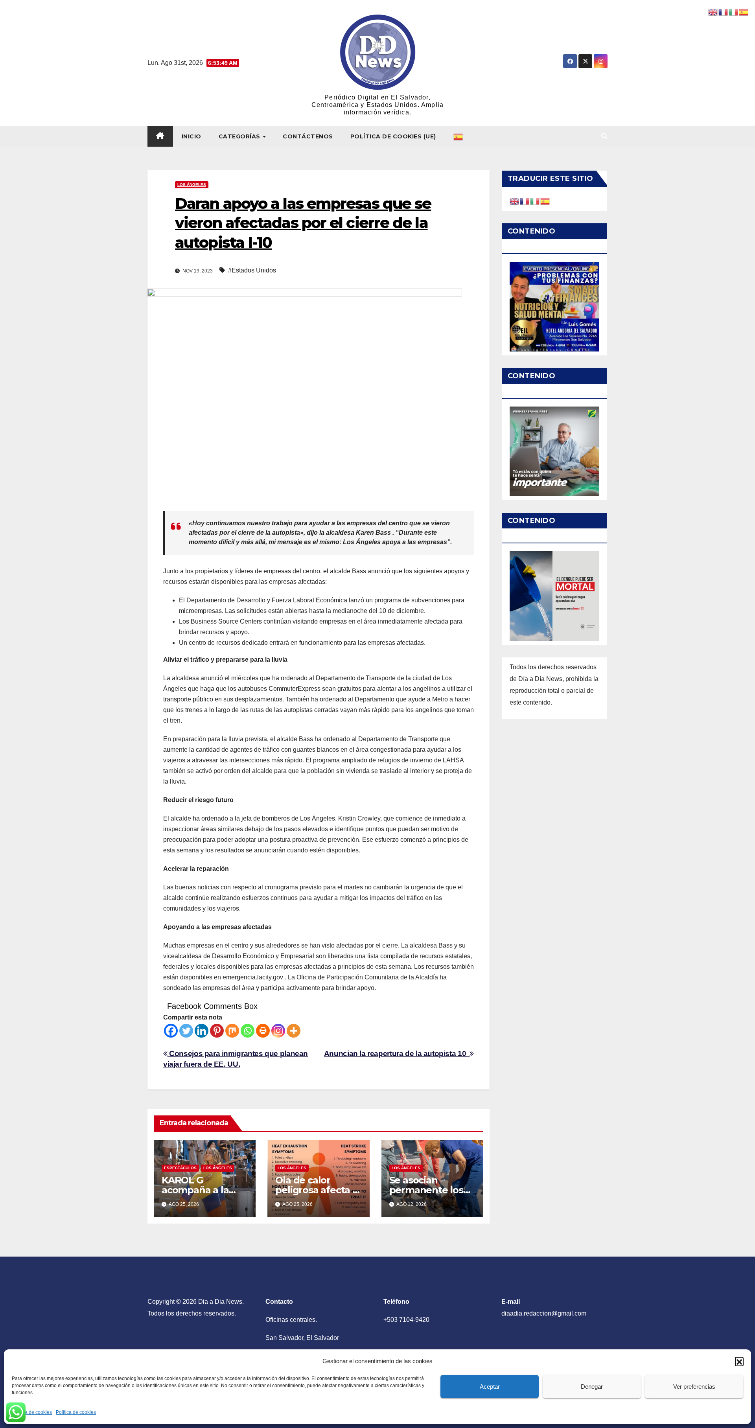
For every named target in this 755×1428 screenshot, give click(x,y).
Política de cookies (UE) (393, 136)
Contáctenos (308, 136)
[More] (293, 1031)
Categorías (240, 136)
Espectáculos (180, 1168)
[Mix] (232, 1031)
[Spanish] (458, 136)
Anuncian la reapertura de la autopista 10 (397, 1053)
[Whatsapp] (247, 1031)
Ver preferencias (694, 1386)
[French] (525, 200)
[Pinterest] (217, 1031)
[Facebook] (171, 1031)
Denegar (592, 1386)
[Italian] (535, 200)
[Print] (263, 1031)
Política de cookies (32, 1412)
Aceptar (490, 1386)
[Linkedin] (201, 1031)
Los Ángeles (191, 184)
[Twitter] (186, 1031)
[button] (739, 1361)
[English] (515, 200)
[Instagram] (278, 1031)
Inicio (191, 136)
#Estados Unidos (252, 270)
